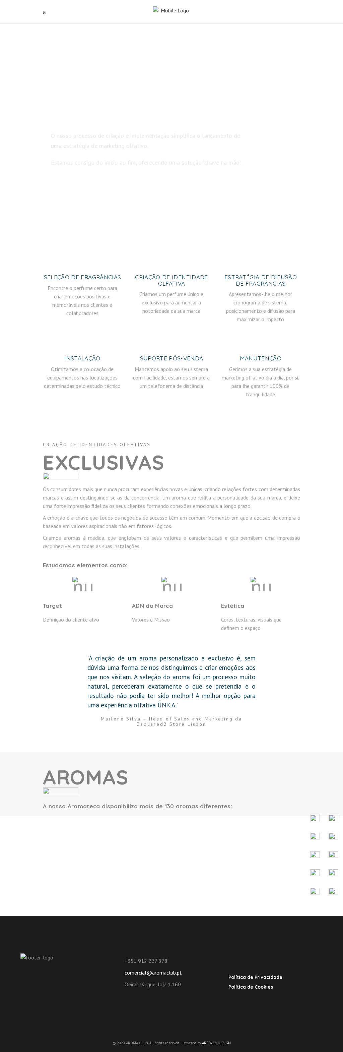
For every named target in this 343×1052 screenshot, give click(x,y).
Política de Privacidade (255, 977)
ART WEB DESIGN (216, 1043)
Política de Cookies (250, 987)
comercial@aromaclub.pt (153, 972)
